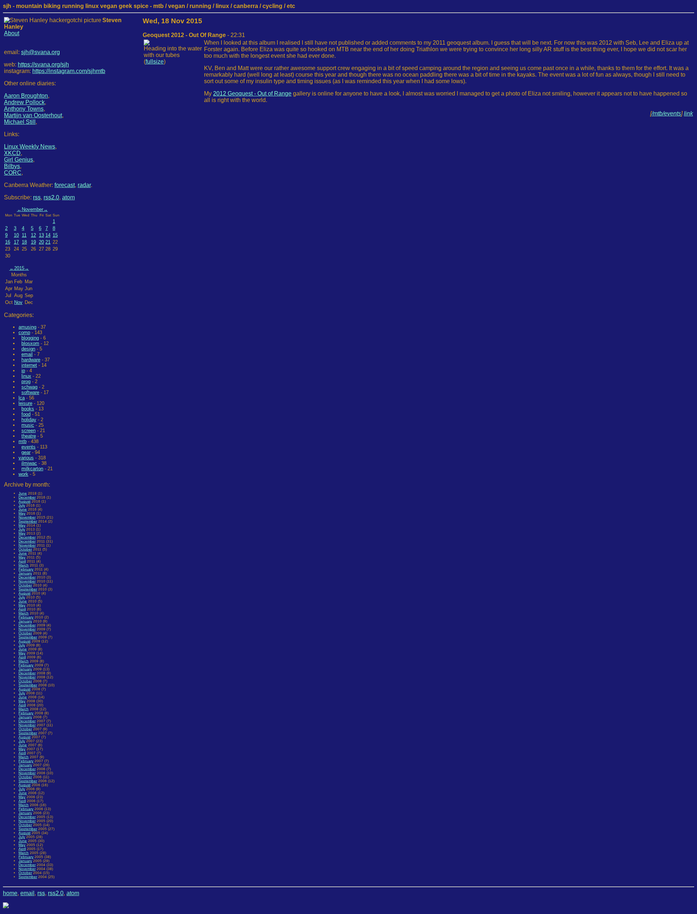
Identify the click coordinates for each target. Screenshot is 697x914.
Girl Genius (18, 160)
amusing (27, 327)
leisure (25, 403)
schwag (29, 387)
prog (25, 381)
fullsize (155, 61)
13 (41, 235)
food (25, 414)
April (22, 561)
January (25, 573)
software (30, 392)
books (27, 408)
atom (68, 197)
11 (24, 235)
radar (84, 185)
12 (33, 235)
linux (26, 376)
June (23, 493)
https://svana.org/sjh (43, 64)
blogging (30, 338)
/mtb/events (666, 113)
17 (16, 242)
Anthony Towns (24, 109)
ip (23, 370)
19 (33, 242)
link (688, 113)
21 (47, 242)
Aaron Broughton (26, 96)
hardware (30, 359)
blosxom (30, 343)
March (24, 565)
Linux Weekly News (29, 146)
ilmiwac (29, 463)
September (28, 521)
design (28, 349)
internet (29, 365)
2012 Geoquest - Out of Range (252, 93)
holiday (28, 419)
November (32, 209)
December (27, 497)
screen (28, 430)
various (26, 457)
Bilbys (12, 166)
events (28, 447)
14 (47, 235)
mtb (23, 441)
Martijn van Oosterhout (33, 115)
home (10, 893)
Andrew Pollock (24, 102)
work (23, 474)
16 (7, 242)
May (22, 513)
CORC (12, 173)
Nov (18, 302)
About (11, 33)
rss (37, 197)
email (27, 354)
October (25, 549)
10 (16, 235)
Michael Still (20, 122)
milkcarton (32, 468)
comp (24, 332)
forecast (64, 185)
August (24, 501)
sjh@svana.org (40, 52)
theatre (28, 436)
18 (24, 242)
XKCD (12, 153)
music (27, 425)
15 (55, 235)
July (22, 505)
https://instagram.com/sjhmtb (68, 71)
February (26, 569)
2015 (19, 268)
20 (41, 242)
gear (25, 452)
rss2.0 (51, 197)
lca (22, 398)
